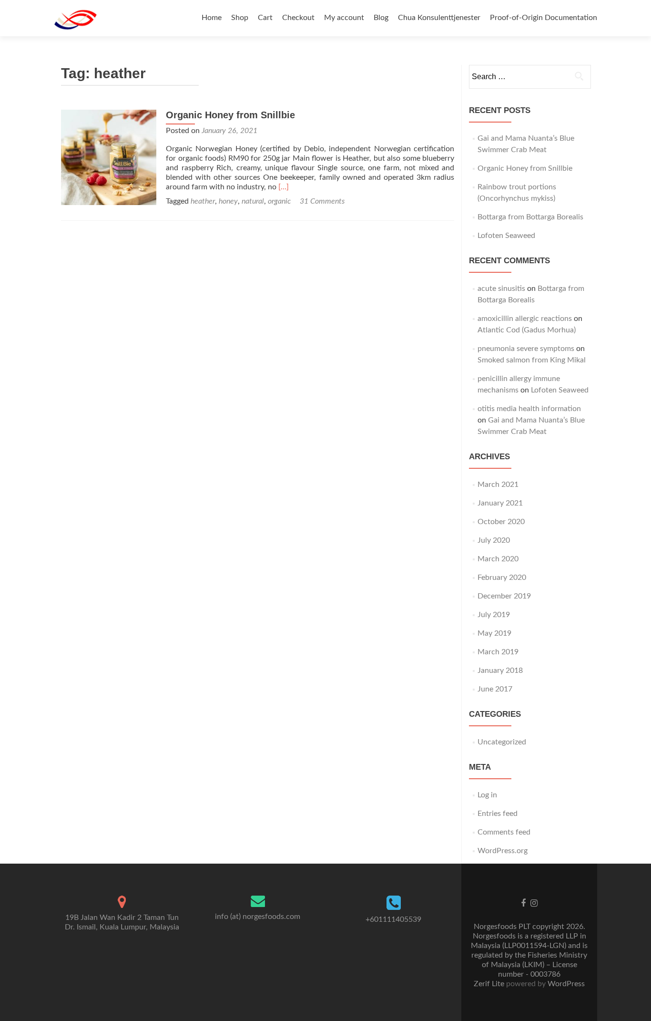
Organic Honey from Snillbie (230, 115)
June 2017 (495, 689)
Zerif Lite (490, 984)
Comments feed (504, 832)
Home (212, 17)
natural (253, 201)
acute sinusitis (501, 288)
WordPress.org (503, 851)
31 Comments (322, 201)
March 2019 (498, 652)
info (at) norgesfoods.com (257, 916)
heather (203, 201)
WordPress (565, 984)
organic (279, 201)
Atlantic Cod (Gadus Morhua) (527, 330)
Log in (487, 795)
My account (344, 17)
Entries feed (498, 813)
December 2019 (504, 596)
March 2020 (498, 559)
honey (228, 201)
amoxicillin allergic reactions (525, 318)
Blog (381, 17)
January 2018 (500, 670)
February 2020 (502, 577)
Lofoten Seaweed (506, 235)
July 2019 (494, 615)
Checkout (298, 17)
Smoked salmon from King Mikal (532, 360)
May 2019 (494, 633)
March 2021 (498, 484)
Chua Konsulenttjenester (439, 17)
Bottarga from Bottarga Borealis (530, 217)
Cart (265, 17)
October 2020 (501, 522)
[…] (283, 187)
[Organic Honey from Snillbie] (108, 157)
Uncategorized (502, 742)
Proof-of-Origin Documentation (543, 17)
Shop (239, 17)
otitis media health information (529, 409)
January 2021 (500, 503)
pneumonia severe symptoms (526, 348)
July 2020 (494, 540)
